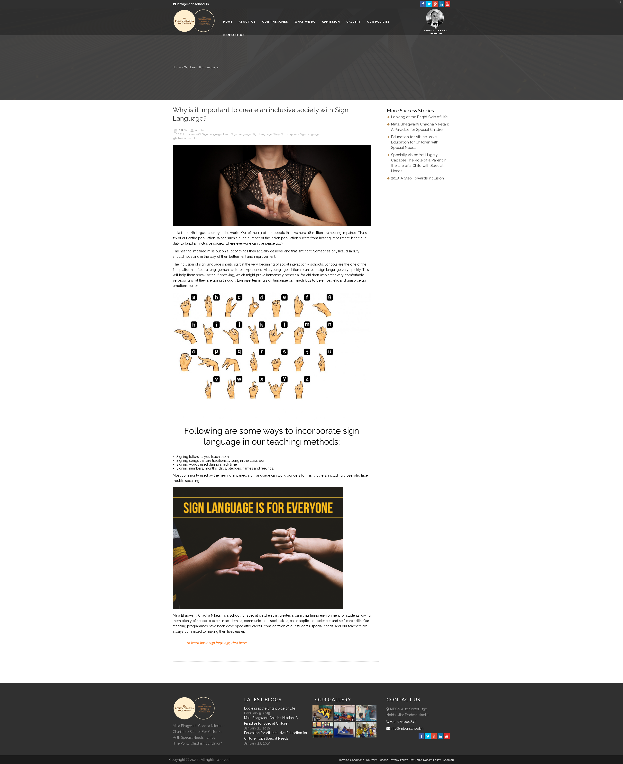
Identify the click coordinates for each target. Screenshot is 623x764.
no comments (187, 138)
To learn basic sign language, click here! (216, 642)
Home (227, 21)
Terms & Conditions (351, 760)
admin (199, 130)
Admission (331, 21)
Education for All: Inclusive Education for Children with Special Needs (414, 142)
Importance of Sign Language (202, 134)
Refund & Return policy (425, 760)
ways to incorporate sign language (296, 134)
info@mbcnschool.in (193, 4)
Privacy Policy (399, 760)
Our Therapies (275, 21)
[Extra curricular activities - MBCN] (323, 719)
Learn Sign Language (237, 134)
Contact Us (234, 35)
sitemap (448, 760)
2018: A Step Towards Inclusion (417, 178)
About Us (247, 21)
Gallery (353, 21)
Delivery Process (377, 760)
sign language (262, 134)
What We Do (305, 21)
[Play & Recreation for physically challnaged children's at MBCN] (366, 736)
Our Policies (378, 21)
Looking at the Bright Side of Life (419, 117)
